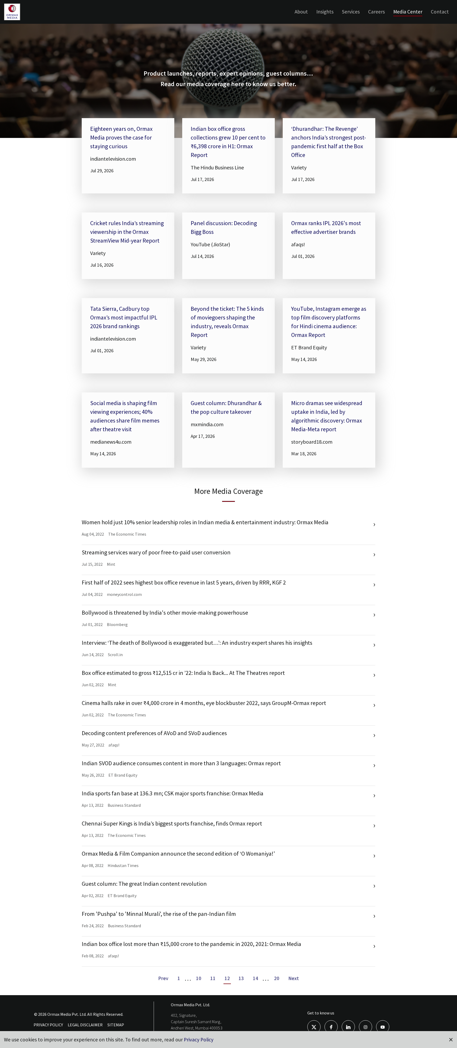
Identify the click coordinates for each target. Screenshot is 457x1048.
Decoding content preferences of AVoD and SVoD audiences (154, 733)
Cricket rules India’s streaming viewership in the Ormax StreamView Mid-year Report (127, 231)
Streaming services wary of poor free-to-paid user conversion (156, 552)
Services (351, 11)
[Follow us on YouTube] (382, 1026)
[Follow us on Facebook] (331, 1026)
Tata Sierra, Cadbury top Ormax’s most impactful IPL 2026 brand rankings (123, 317)
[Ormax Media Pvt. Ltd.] (20, 19)
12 (227, 978)
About (301, 11)
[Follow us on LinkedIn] (348, 1026)
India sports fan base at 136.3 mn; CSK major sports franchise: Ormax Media (172, 793)
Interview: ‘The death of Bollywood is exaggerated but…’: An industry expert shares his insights (197, 642)
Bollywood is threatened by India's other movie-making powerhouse (165, 612)
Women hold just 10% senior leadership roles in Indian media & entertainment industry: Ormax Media (205, 522)
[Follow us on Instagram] (365, 1026)
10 (198, 978)
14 (255, 978)
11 (213, 978)
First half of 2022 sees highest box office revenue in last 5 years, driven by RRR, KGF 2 (184, 582)
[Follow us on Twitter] (314, 1026)
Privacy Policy (198, 1039)
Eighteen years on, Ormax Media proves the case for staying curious (121, 137)
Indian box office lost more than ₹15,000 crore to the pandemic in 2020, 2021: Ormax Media (191, 944)
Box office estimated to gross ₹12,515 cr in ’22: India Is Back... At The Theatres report (183, 672)
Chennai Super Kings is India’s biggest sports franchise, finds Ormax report (172, 823)
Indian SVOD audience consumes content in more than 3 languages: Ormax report (181, 763)
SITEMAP (115, 1024)
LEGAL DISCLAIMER (85, 1024)
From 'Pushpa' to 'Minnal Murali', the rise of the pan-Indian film (159, 913)
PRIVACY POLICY (48, 1024)
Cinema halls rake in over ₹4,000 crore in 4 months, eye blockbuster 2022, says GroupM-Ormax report (204, 703)
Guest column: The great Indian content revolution (144, 883)
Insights (324, 11)
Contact (440, 11)
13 (241, 978)
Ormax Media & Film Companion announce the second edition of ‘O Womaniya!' (178, 853)
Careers (376, 11)
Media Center (407, 11)
